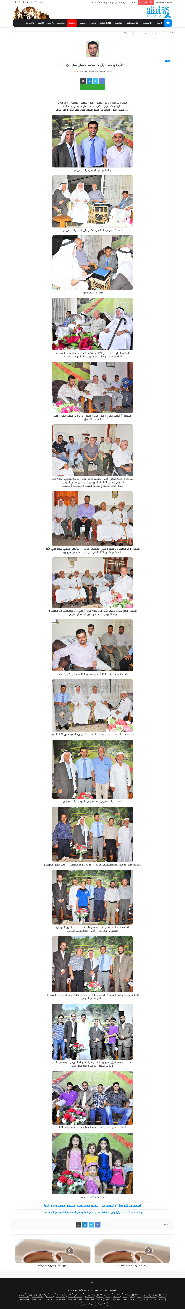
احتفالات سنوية (38, 1299)
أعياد (138, 1299)
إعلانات (161, 1299)
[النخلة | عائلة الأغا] (159, 12)
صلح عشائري (89, 1299)
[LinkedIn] (84, 1224)
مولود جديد (154, 1295)
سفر (145, 1295)
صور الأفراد (82, 1290)
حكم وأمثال (78, 1295)
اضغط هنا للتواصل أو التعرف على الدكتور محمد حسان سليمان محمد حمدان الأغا (92, 1206)
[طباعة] (83, 81)
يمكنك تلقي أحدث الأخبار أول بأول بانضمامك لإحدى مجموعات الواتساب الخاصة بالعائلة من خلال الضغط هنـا (92, 1212)
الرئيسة (169, 33)
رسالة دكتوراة (102, 1304)
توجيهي (60, 23)
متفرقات (138, 1295)
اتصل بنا (29, 23)
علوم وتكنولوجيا (33, 1295)
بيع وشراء (21, 1295)
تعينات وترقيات (91, 1295)
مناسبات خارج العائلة (75, 1299)
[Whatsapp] (36, 2)
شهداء (71, 23)
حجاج (124, 1299)
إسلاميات (60, 1295)
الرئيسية (113, 1290)
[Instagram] (19, 2)
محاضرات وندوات (105, 1295)
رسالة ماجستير (24, 1299)
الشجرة (117, 23)
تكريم (132, 1299)
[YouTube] (23, 2)
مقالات (117, 1295)
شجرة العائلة (72, 1290)
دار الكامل (49, 1299)
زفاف (162, 33)
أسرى (50, 23)
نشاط (108, 1299)
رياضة (44, 1295)
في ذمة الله (127, 1295)
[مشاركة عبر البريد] (89, 81)
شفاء (78, 1304)
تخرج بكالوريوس (89, 1304)
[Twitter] (27, 2)
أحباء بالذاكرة (104, 23)
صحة (51, 1295)
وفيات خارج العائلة (150, 1299)
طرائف (69, 1295)
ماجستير (98, 1290)
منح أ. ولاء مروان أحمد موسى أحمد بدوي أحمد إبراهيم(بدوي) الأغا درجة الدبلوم (101, 2)
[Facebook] (32, 2)
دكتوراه (90, 1290)
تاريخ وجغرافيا (60, 1299)
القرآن (40, 23)
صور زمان (116, 1299)
